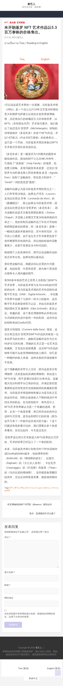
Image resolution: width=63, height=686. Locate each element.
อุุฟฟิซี (7, 490)
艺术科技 (21, 22)
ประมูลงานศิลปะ (42, 488)
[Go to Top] (58, 673)
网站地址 (8, 598)
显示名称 (9, 572)
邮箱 (7, 585)
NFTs (16, 488)
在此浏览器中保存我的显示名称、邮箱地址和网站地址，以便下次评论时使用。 (29, 615)
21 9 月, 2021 (10, 37)
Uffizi (22, 488)
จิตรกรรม (29, 488)
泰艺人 (31, 4)
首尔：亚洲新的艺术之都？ (42, 513)
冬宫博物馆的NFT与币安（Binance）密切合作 (29, 504)
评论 (7, 537)
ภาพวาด (54, 488)
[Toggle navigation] (6, 14)
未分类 (13, 22)
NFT (6, 22)
